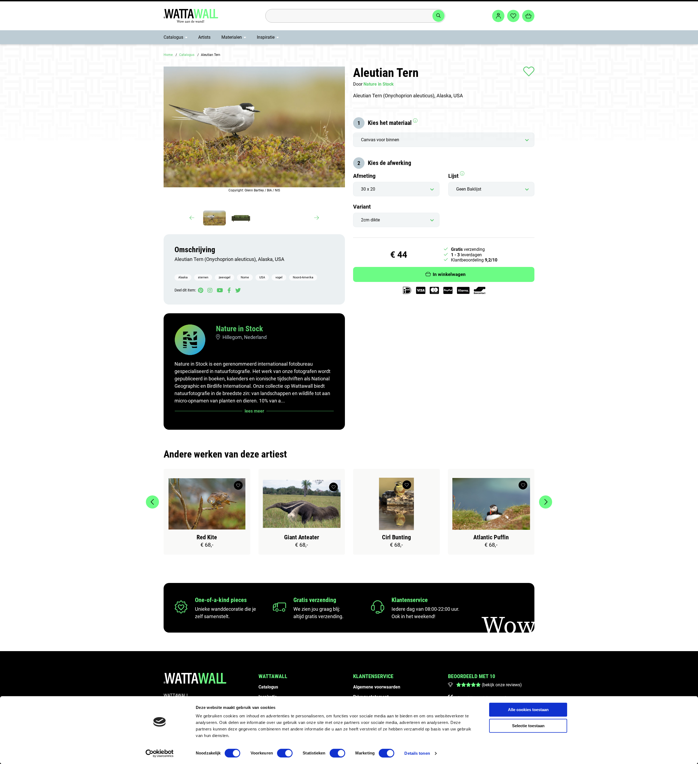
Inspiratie (266, 37)
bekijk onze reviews (501, 684)
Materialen (231, 37)
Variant (362, 206)
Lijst (454, 176)
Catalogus (173, 37)
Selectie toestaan (528, 725)
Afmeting (364, 176)
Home (168, 55)
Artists (204, 37)
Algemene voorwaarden (376, 687)
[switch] (285, 753)
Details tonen (417, 753)
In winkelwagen (449, 274)
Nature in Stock (239, 328)
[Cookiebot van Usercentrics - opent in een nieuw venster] (159, 753)
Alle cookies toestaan (528, 709)
